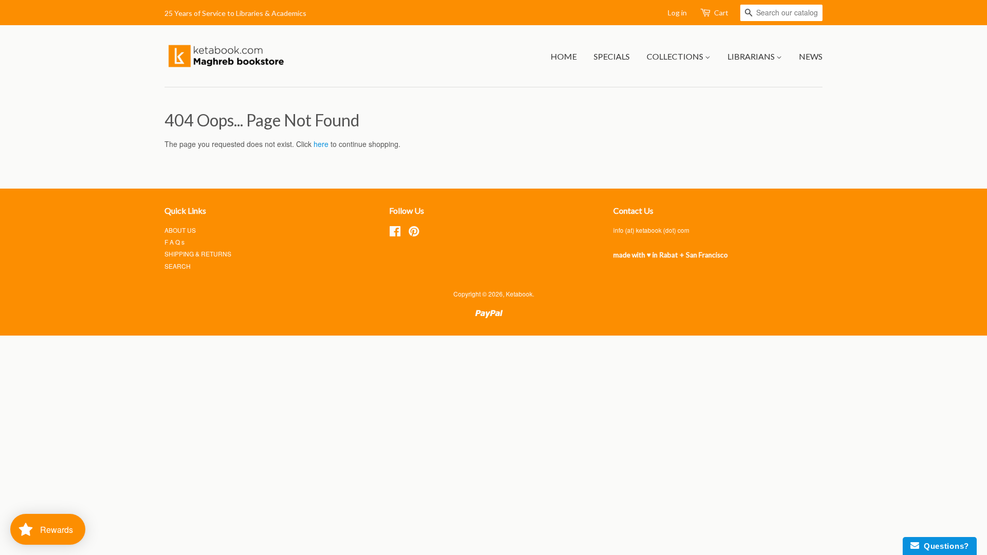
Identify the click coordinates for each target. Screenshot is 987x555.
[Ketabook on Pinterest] (413, 233)
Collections (676, 56)
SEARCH (177, 266)
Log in (677, 12)
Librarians (751, 56)
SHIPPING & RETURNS (197, 253)
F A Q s (174, 241)
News (810, 56)
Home (564, 56)
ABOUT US (180, 230)
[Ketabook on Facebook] (395, 233)
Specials (612, 56)
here (321, 144)
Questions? (944, 546)
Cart (721, 12)
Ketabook (519, 293)
